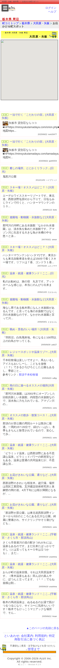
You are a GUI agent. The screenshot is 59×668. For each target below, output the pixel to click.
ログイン (50, 7)
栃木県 (26, 23)
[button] (31, 69)
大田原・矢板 (41, 23)
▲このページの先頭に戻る (42, 628)
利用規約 (41, 635)
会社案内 (27, 635)
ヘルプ (52, 11)
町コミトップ (10, 23)
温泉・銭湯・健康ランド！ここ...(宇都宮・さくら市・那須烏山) (29, 536)
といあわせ (11, 635)
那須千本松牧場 (28, 374)
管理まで (34, 649)
